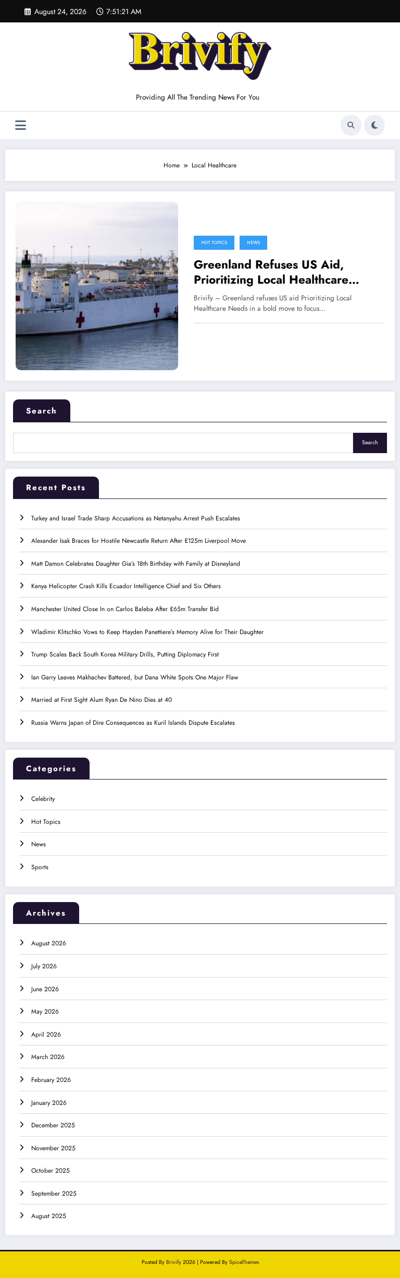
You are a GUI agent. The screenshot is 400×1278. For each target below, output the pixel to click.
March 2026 (48, 1057)
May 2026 (45, 1011)
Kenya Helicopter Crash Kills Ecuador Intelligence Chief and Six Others (126, 586)
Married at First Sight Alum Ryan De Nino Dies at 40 (101, 699)
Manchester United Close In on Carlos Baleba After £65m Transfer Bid (125, 609)
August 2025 (48, 1216)
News (253, 242)
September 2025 (54, 1193)
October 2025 (50, 1170)
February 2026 (51, 1080)
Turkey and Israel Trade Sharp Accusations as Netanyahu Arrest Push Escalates (135, 518)
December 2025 (53, 1125)
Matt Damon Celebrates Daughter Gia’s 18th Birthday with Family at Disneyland (135, 563)
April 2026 (46, 1034)
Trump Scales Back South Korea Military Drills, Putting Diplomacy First (125, 654)
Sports (39, 867)
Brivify (173, 1262)
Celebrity (43, 799)
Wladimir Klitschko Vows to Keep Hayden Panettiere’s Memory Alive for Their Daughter (147, 632)
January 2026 (49, 1102)
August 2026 (48, 943)
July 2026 (44, 966)
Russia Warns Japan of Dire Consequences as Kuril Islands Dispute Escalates (133, 722)
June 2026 (45, 989)
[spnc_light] (374, 125)
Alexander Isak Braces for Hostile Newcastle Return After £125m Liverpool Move (138, 540)
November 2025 (53, 1148)
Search (41, 411)
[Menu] (20, 125)
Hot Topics (214, 242)
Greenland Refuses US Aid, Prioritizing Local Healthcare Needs (271, 272)
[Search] (351, 125)
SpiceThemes (244, 1262)
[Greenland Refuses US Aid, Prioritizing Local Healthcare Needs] (97, 285)
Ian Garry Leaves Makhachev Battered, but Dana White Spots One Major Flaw (134, 677)
